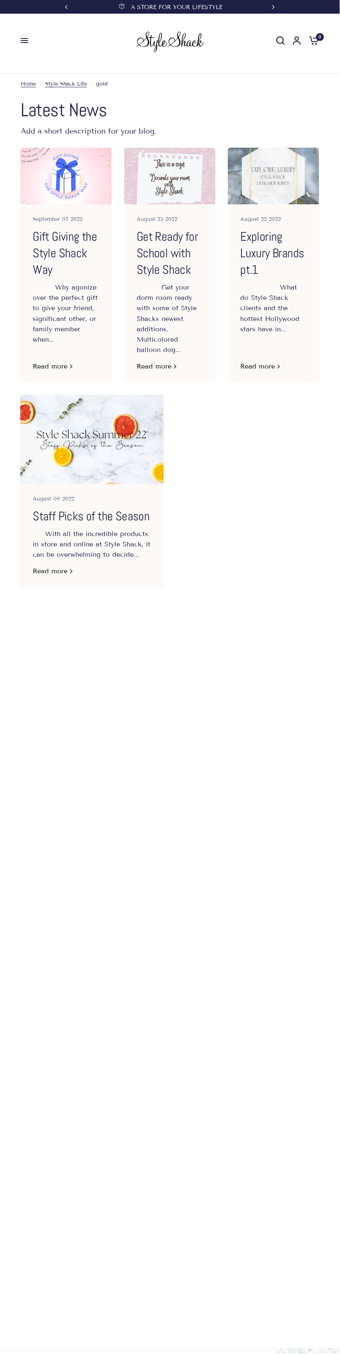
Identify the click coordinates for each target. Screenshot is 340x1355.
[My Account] (297, 40)
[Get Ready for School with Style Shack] (169, 176)
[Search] (280, 40)
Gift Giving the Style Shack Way (65, 253)
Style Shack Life (66, 84)
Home (28, 84)
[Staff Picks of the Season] (92, 439)
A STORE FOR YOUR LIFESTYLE (176, 7)
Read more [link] (50, 366)
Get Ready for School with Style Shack (167, 253)
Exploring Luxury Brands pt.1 (272, 253)
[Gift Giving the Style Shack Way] (65, 176)
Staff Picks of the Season (91, 516)
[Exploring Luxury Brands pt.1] (273, 176)
